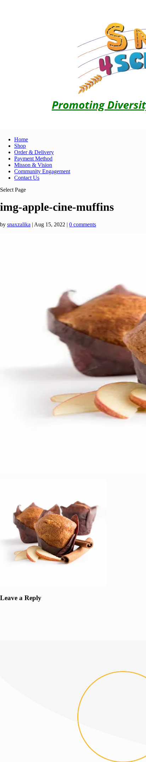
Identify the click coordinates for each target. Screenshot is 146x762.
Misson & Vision (33, 165)
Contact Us (26, 178)
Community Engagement (42, 171)
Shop (20, 146)
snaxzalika (18, 224)
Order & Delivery (34, 152)
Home (21, 139)
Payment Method (33, 159)
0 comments (82, 224)
